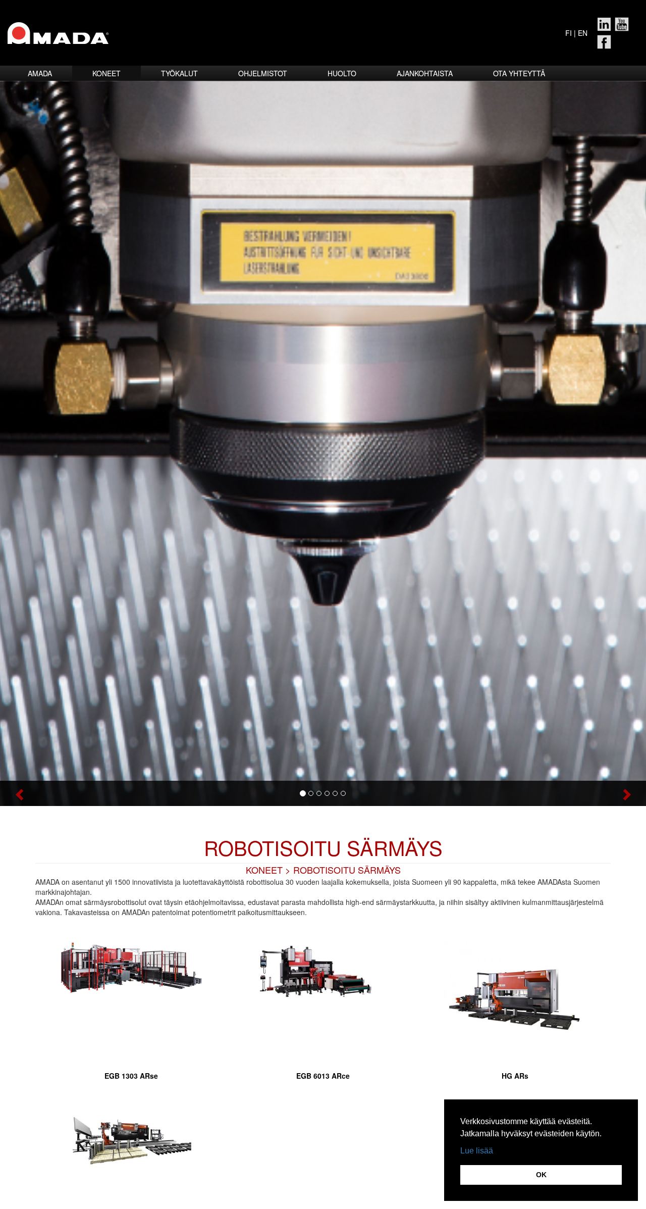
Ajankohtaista (425, 73)
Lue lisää (476, 1150)
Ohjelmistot (262, 73)
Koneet (106, 73)
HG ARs (515, 1076)
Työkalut (179, 73)
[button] (48, 793)
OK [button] (541, 1175)
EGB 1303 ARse (131, 1076)
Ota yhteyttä (519, 73)
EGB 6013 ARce (323, 1076)
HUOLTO (342, 73)
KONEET (264, 869)
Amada (40, 73)
